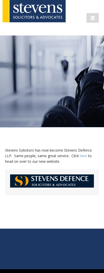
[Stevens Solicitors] (34, 17)
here (83, 155)
